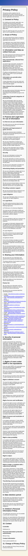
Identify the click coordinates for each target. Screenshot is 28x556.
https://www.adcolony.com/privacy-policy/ (14, 332)
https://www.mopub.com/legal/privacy (13, 329)
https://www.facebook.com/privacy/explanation (15, 301)
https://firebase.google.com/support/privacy (14, 296)
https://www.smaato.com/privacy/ (16, 317)
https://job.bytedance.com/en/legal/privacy (14, 324)
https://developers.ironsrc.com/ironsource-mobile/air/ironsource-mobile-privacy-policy (14, 310)
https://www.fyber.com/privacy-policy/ (16, 313)
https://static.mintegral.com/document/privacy (14, 316)
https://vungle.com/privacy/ (14, 312)
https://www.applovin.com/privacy (12, 305)
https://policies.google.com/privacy (16, 294)
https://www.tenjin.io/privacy (14, 302)
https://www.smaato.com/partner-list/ (12, 318)
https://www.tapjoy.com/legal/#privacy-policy (14, 307)
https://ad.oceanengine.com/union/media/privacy (15, 327)
